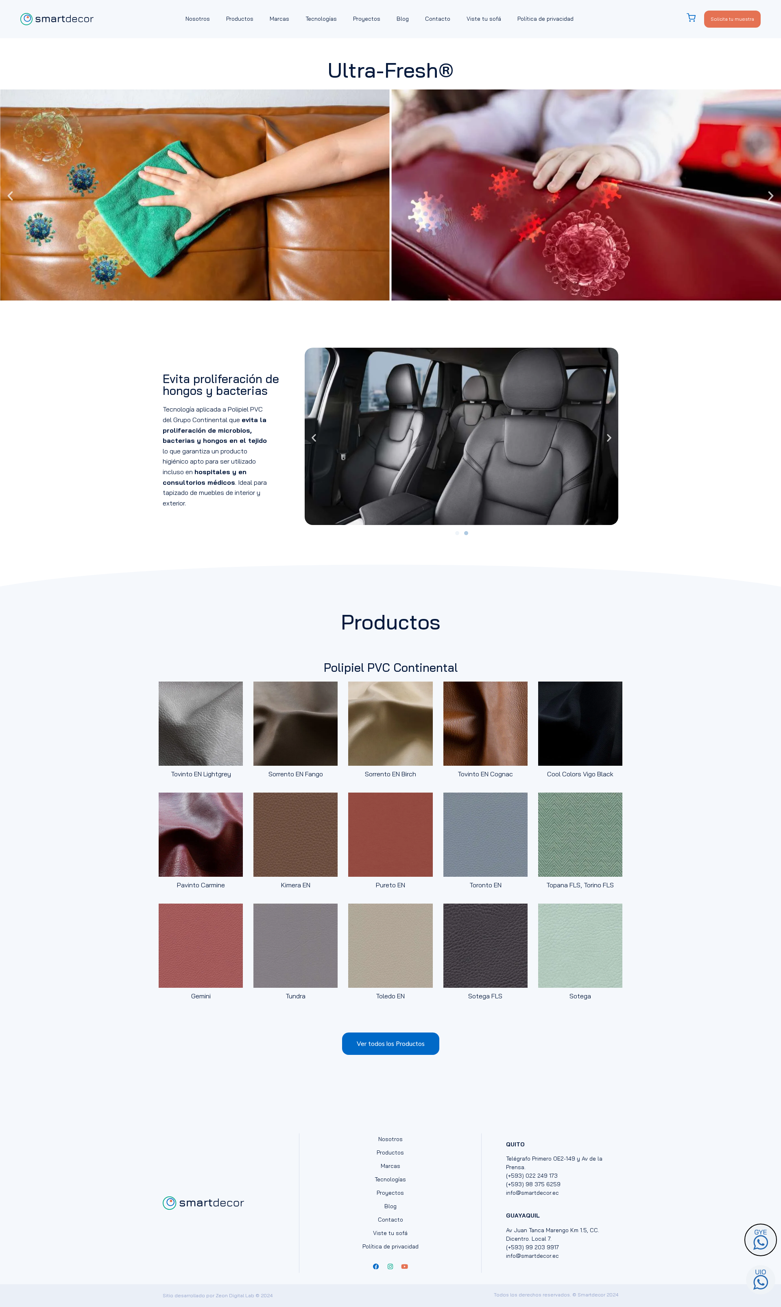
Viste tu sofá (484, 18)
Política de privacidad (545, 18)
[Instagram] (390, 1267)
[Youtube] (405, 1267)
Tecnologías (321, 18)
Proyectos (366, 18)
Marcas (279, 18)
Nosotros (197, 18)
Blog (403, 18)
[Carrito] (695, 18)
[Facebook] (376, 1267)
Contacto (437, 18)
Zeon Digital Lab (235, 1295)
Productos (239, 18)
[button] (10, 196)
